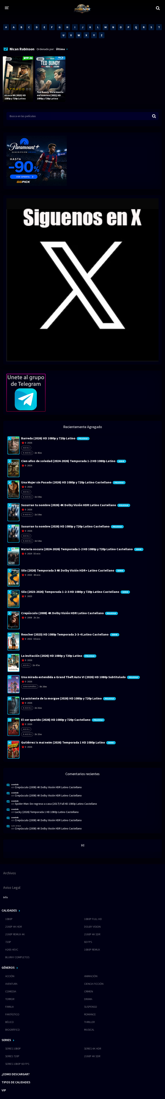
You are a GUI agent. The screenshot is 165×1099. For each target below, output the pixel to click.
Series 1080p (13, 1048)
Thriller (89, 1022)
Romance (90, 1014)
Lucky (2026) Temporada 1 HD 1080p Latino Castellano (47, 812)
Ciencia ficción (93, 984)
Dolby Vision (92, 926)
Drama (88, 999)
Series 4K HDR (92, 1048)
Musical (89, 1029)
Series (6, 1040)
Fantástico (12, 1014)
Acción (9, 976)
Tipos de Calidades (16, 1082)
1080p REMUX (92, 949)
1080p (8, 919)
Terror (9, 999)
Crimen (88, 991)
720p (8, 942)
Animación (90, 976)
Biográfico (12, 1029)
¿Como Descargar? (16, 1074)
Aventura (11, 984)
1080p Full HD (93, 919)
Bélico (9, 1022)
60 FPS (88, 942)
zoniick (15, 784)
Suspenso (90, 1006)
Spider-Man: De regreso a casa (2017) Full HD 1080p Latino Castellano (56, 803)
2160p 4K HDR (13, 926)
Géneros (8, 967)
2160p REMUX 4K (15, 934)
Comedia (10, 991)
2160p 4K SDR (92, 934)
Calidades (9, 910)
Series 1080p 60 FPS (17, 1064)
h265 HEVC (11, 949)
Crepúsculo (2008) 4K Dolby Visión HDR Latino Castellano (48, 787)
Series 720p (12, 1056)
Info (5, 897)
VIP (4, 1090)
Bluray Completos (17, 957)
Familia (9, 1006)
